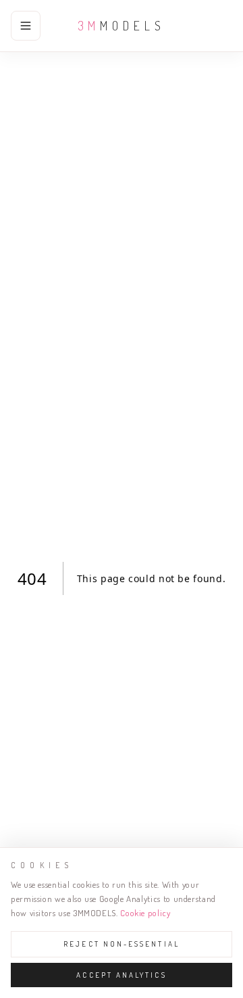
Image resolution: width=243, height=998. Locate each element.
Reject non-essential (121, 944)
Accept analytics (121, 975)
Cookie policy (145, 912)
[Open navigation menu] (25, 26)
